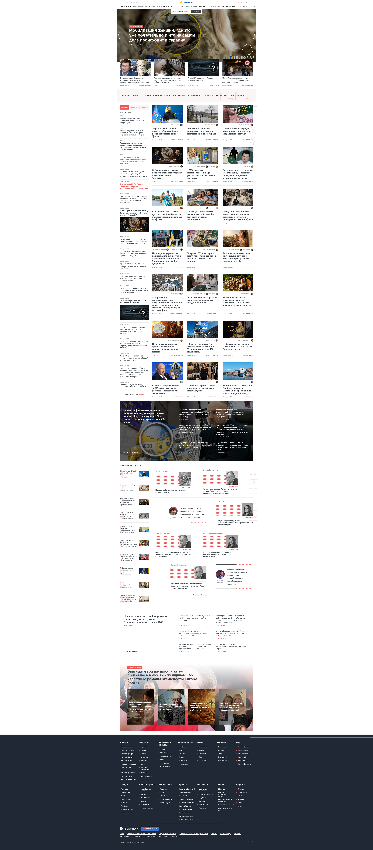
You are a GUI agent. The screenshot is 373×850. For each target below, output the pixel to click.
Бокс (181, 750)
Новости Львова (127, 760)
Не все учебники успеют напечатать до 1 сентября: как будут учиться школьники (201, 215)
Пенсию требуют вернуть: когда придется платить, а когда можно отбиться (236, 131)
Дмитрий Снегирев (210, 470)
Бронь (162, 792)
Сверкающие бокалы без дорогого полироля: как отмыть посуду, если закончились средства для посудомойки (134, 199)
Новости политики (177, 181)
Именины (202, 808)
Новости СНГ (242, 757)
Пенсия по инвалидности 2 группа (224, 794)
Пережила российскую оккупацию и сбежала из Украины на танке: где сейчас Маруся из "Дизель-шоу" (128, 557)
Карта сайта (137, 836)
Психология (222, 757)
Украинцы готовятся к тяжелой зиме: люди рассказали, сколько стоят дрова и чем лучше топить (237, 301)
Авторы (245, 6)
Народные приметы (206, 794)
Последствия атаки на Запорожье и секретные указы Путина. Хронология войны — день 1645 (163, 35)
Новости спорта (185, 742)
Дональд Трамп (185, 792)
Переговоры (145, 798)
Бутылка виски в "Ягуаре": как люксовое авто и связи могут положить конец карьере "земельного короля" (237, 80)
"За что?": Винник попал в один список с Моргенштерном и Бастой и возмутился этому (134, 358)
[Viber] (232, 2)
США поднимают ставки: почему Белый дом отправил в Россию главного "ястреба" (134, 213)
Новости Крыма (126, 776)
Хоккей (181, 757)
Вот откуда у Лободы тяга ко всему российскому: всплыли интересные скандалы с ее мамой (231, 706)
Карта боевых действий (146, 790)
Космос (201, 750)
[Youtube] (238, 2)
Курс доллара (165, 763)
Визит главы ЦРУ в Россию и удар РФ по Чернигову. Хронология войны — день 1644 (134, 186)
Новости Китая (243, 760)
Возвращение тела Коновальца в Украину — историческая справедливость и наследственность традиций (238, 576)
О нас (122, 834)
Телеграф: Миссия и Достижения (157, 836)
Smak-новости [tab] (135, 107)
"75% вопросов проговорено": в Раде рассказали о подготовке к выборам (201, 174)
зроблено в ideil (248, 842)
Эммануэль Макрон (186, 799)
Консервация (242, 792)
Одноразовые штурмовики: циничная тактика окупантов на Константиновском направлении (173, 554)
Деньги (162, 749)
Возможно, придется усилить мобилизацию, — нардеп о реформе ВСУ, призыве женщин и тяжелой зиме (238, 174)
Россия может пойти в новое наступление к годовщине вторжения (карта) (231, 646)
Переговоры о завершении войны (183, 96)
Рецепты (240, 785)
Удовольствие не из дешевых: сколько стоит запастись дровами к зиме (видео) (134, 266)
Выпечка (241, 789)
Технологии (203, 747)
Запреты (202, 801)
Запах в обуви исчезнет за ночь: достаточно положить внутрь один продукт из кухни (128, 599)
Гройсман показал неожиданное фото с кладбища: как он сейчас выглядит (127, 571)
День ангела (203, 804)
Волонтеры (145, 804)
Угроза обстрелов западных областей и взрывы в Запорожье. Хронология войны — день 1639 (232, 633)
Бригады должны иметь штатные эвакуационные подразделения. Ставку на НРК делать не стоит (192, 513)
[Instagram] (244, 2)
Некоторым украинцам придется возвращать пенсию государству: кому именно (166, 348)
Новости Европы (244, 747)
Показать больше (131, 394)
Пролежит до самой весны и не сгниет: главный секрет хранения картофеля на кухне (133, 254)
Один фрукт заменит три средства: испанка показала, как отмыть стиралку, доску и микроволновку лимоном (134, 345)
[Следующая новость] (254, 35)
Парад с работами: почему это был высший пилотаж (170, 491)
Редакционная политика (167, 834)
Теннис (182, 754)
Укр (252, 2)
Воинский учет (165, 803)
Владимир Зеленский (187, 789)
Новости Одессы (127, 757)
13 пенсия (222, 789)
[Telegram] (235, 2)
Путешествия (126, 799)
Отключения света (152, 96)
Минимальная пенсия (226, 805)
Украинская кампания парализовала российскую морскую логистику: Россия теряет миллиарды (188, 586)
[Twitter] (241, 2)
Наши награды (225, 834)
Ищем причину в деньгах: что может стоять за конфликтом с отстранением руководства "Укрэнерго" (194, 445)
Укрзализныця (165, 766)
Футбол (182, 747)
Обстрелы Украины (129, 96)
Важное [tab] (145, 107)
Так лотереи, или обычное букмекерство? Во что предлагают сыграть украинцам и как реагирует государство (230, 413)
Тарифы (163, 759)
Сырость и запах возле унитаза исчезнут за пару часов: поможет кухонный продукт (133, 278)
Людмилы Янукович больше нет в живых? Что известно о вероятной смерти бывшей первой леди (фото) (127, 502)
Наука (200, 742)
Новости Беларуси (244, 764)
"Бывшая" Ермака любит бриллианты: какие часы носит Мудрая (201, 388)
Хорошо (196, 11)
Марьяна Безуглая (186, 816)
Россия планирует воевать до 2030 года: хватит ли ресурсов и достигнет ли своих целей (166, 389)
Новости (124, 742)
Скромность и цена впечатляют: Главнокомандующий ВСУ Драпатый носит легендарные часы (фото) (127, 529)
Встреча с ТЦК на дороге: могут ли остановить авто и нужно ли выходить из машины (202, 257)
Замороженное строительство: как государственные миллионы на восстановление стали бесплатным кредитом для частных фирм (167, 303)
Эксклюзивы (184, 6)
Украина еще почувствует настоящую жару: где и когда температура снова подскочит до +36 (236, 257)
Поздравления (126, 813)
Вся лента (123, 112)
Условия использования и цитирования (194, 834)
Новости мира (146, 85)
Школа (143, 764)
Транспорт (164, 752)
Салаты (240, 803)
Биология (202, 754)
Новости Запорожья (128, 764)
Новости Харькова (128, 750)
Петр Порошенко (185, 809)
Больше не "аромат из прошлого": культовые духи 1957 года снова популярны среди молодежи (128, 585)
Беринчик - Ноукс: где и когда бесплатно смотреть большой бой (133, 386)
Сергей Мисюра (161, 471)
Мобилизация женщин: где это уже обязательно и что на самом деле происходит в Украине (202, 80)
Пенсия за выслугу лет (225, 809)
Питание (221, 750)
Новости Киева (126, 747)
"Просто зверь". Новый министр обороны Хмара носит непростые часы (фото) (165, 132)
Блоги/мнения (186, 487)
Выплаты (144, 754)
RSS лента (176, 836)
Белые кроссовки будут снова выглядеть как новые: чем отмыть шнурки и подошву (128, 488)
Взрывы (143, 794)
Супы (240, 796)
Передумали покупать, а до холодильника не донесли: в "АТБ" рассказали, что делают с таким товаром (133, 146)
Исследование (223, 760)
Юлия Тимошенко (185, 813)
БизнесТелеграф (199, 6)
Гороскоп (124, 789)
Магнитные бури (127, 809)
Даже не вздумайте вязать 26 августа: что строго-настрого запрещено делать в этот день (132, 133)
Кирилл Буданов (185, 806)
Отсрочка (163, 796)
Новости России (243, 754)
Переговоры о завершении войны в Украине (138, 6)
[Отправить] (143, 2)
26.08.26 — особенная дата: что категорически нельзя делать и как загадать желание (134, 290)
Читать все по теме (130, 452)
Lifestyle (124, 785)
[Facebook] (229, 2)
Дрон (201, 757)
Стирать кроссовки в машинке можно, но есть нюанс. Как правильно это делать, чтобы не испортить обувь (127, 516)
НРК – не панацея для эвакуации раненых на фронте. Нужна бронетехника (217, 554)
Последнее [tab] (124, 107)
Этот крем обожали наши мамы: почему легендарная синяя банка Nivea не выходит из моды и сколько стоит (140, 706)
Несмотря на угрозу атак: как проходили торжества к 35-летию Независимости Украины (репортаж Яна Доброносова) (166, 258)
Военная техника (147, 808)
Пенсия (220, 785)
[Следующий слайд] (254, 7)
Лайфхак (124, 806)
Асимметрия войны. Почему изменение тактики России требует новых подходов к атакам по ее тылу (220, 491)
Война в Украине (147, 785)
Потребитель (125, 792)
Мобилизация (238, 96)
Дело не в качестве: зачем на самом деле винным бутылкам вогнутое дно (132, 120)
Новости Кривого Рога (127, 768)
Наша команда (125, 836)
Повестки (163, 789)
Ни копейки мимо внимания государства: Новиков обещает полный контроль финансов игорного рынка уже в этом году (195, 413)
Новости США (243, 750)
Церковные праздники (203, 790)
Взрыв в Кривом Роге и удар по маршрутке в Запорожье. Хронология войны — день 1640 (194, 633)
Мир (238, 742)
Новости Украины (213, 85)
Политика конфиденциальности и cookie (141, 834)
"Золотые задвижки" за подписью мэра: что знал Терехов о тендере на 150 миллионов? (200, 348)
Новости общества (179, 85)
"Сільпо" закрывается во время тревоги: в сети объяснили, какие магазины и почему (167, 80)
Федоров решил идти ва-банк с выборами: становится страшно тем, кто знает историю (235, 523)
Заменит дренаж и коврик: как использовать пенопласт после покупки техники (128, 543)
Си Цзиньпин (184, 796)
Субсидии (144, 757)
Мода (123, 796)
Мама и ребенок (224, 747)
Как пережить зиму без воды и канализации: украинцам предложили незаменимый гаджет (134, 174)
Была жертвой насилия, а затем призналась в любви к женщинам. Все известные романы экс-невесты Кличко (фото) (162, 677)
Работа (143, 750)
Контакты (237, 834)
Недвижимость (165, 756)
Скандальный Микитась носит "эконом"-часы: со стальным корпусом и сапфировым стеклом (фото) (238, 215)
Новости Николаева (128, 779)
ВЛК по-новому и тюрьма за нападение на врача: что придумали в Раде (202, 300)
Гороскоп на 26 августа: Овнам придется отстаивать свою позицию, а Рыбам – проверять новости (132, 330)
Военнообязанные (166, 799)
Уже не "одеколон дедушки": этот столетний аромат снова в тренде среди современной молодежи (133, 241)
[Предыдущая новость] (119, 35)
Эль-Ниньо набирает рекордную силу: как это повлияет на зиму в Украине (202, 131)
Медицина (144, 760)
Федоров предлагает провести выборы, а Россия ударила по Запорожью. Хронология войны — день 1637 (195, 646)
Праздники (202, 785)
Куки (185, 11)
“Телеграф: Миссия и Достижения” (222, 6)
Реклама (214, 834)
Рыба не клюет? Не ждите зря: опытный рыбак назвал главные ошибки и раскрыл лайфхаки (167, 215)
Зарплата (144, 747)
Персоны (182, 785)
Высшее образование (145, 768)
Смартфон (203, 760)
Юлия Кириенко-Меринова (229, 502)
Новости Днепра (127, 754)
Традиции (202, 798)
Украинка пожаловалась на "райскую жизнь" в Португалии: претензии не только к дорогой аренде (237, 389)
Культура (124, 803)
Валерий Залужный (186, 803)
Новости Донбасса (128, 773)
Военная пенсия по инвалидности (225, 800)
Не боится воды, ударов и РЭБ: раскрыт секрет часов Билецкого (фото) (237, 346)
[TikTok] (246, 2)
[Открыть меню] (121, 2)
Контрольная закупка (167, 6)
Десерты (241, 799)
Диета (220, 754)
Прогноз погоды (146, 776)
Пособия (144, 773)
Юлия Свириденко (186, 820)
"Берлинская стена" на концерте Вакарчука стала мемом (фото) (170, 706)
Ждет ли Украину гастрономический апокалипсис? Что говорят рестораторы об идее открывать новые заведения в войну (232, 446)
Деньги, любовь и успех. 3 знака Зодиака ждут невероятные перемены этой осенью (201, 706)
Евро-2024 (183, 760)
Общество (144, 742)
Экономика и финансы (165, 743)
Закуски (240, 806)
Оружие (143, 801)
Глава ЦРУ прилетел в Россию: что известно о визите (134, 79)
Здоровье (221, 742)
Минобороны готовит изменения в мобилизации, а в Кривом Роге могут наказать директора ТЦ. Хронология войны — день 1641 (231, 619)
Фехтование (183, 764)
